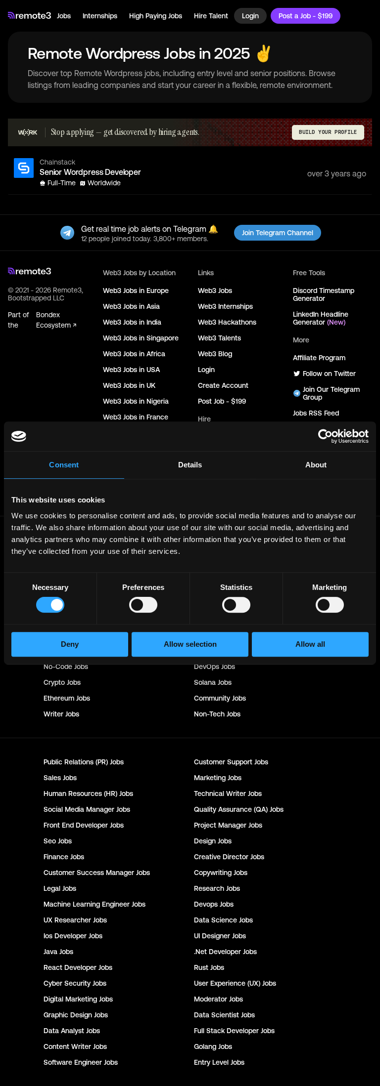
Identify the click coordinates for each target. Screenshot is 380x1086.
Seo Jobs (58, 841)
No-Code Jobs (66, 666)
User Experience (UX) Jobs (235, 983)
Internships (100, 16)
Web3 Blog (215, 354)
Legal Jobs (60, 888)
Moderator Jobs (218, 999)
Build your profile (328, 132)
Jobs (64, 16)
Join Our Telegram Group (331, 393)
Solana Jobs (213, 682)
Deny (70, 644)
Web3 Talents (219, 338)
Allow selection (190, 644)
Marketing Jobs (217, 778)
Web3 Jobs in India (132, 322)
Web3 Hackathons (227, 322)
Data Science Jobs (223, 920)
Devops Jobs (214, 904)
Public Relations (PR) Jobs (84, 762)
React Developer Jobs (78, 967)
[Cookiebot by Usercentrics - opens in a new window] (325, 436)
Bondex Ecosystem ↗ (56, 320)
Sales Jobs (60, 778)
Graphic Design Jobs (76, 1015)
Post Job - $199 (222, 401)
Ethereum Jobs (67, 698)
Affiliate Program (319, 358)
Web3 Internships (225, 306)
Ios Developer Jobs (73, 936)
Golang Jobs (213, 1046)
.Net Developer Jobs (225, 952)
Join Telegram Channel (277, 233)
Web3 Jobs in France (135, 417)
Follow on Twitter (329, 373)
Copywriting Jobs (220, 873)
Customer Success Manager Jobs (97, 873)
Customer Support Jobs (231, 762)
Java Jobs (58, 952)
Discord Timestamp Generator (323, 294)
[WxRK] (28, 132)
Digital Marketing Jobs (78, 999)
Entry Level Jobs (219, 1062)
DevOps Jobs (214, 666)
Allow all (310, 644)
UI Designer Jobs (220, 936)
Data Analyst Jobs (72, 1031)
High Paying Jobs (155, 16)
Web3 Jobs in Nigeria (136, 401)
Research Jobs (217, 888)
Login (250, 16)
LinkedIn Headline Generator (320, 318)
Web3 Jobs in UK (129, 385)
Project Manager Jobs (228, 825)
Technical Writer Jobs (228, 793)
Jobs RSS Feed (316, 413)
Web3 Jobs (215, 290)
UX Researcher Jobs (75, 920)
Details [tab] (190, 464)
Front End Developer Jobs (84, 825)
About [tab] (316, 464)
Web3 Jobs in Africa (134, 354)
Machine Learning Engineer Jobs (94, 904)
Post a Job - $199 (305, 16)
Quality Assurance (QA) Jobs (239, 809)
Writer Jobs (61, 714)
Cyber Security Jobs (75, 983)
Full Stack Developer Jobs (234, 1031)
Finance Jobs (64, 857)
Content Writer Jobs (75, 1046)
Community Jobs (220, 698)
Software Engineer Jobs (81, 1062)
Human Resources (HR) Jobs (88, 793)
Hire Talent (211, 16)
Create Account (223, 385)
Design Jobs (213, 841)
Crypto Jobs (62, 682)
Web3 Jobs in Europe (136, 290)
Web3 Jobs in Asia (131, 306)
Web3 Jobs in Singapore (141, 338)
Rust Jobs (209, 967)
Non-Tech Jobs (217, 714)
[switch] (143, 607)
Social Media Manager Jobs (87, 809)
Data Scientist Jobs (224, 1015)
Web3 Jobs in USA (131, 370)
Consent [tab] (64, 464)
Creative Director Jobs (229, 857)
